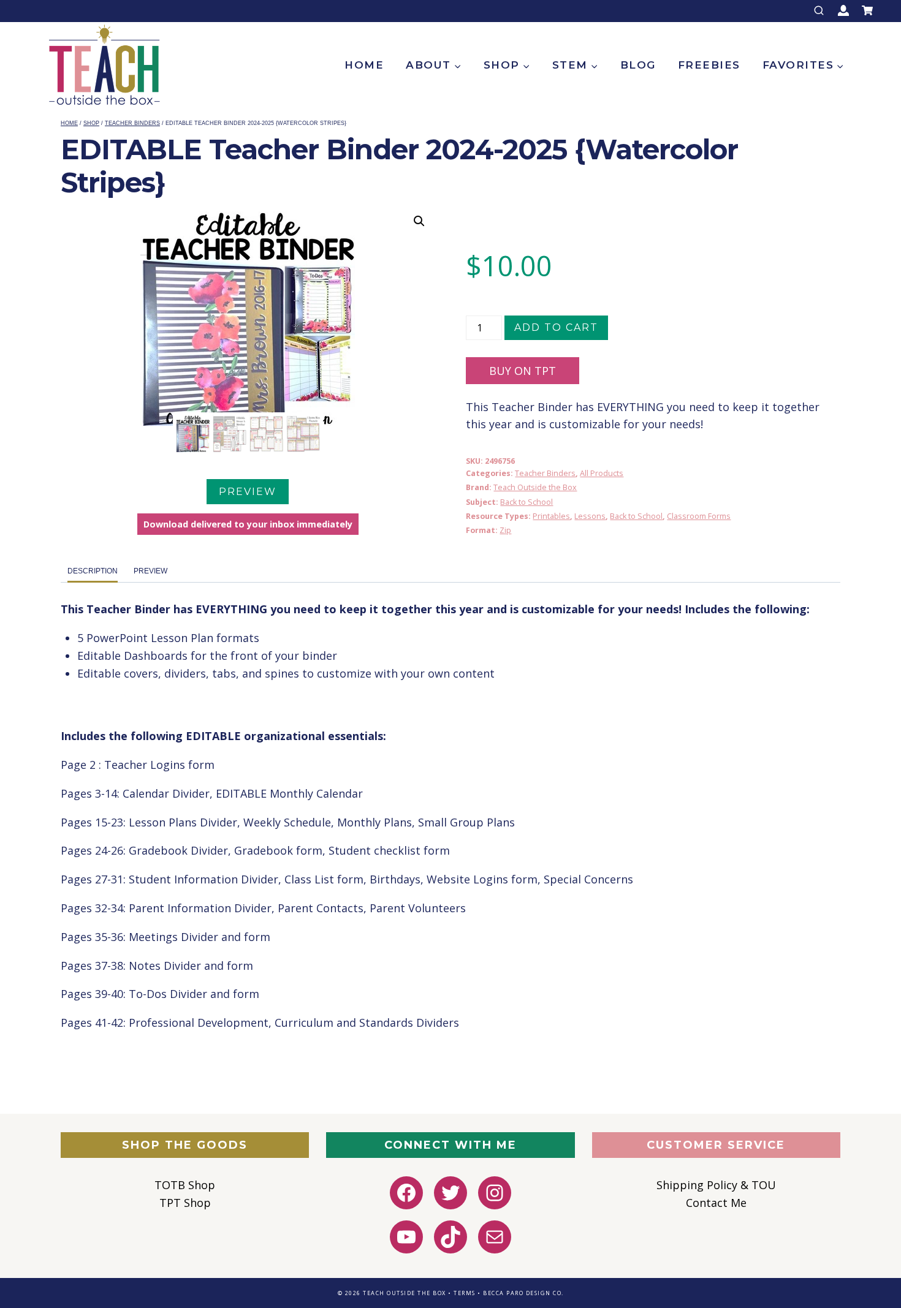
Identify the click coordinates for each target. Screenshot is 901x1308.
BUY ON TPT (522, 370)
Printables (551, 516)
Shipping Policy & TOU (716, 1185)
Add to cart (556, 327)
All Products (601, 473)
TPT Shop (185, 1202)
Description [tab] (92, 571)
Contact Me (716, 1202)
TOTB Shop (184, 1185)
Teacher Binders (545, 473)
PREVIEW (247, 491)
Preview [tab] (150, 571)
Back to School (526, 502)
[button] (419, 221)
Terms (465, 1293)
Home (364, 65)
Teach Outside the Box (535, 487)
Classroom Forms (699, 516)
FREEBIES (709, 65)
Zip (505, 530)
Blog (638, 65)
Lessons (590, 516)
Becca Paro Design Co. (523, 1293)
